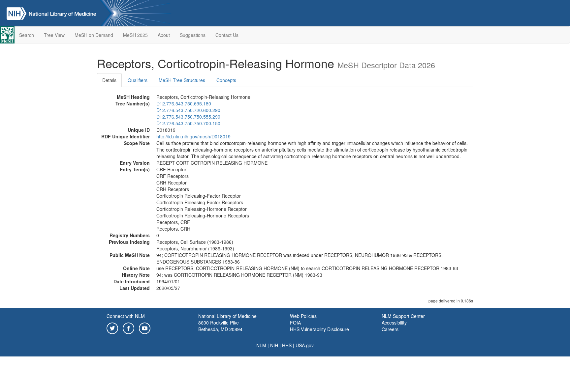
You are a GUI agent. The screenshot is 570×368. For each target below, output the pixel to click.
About (164, 35)
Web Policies (303, 316)
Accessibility (394, 322)
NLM (261, 345)
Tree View (54, 35)
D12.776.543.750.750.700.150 (188, 123)
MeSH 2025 (135, 35)
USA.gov (305, 345)
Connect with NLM (126, 316)
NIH (274, 345)
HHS (287, 345)
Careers (390, 329)
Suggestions (193, 35)
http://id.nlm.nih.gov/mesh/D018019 (193, 136)
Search (26, 35)
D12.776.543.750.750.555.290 (188, 116)
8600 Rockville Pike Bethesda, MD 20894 (220, 325)
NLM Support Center (403, 316)
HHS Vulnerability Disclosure (319, 329)
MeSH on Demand (94, 35)
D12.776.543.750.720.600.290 (188, 110)
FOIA (295, 322)
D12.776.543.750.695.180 (183, 103)
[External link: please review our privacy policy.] (112, 327)
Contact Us (226, 35)
